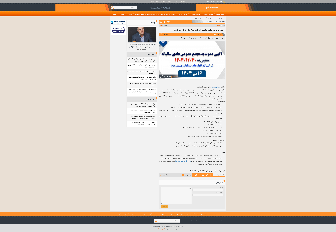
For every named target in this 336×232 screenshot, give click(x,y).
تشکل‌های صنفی (195, 14)
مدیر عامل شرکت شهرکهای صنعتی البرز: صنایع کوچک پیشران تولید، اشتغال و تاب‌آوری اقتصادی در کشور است (142, 91)
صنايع (185, 14)
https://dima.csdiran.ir (183, 161)
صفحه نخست (220, 14)
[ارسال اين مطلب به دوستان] (160, 22)
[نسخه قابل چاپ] (168, 22)
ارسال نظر (164, 206)
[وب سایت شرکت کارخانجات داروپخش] (118, 22)
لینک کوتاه (165, 175)
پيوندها (163, 1)
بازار (179, 14)
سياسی (173, 14)
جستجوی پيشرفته (155, 1)
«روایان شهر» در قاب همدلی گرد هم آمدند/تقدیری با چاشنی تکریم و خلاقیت (143, 123)
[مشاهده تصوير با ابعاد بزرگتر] (222, 44)
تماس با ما (175, 1)
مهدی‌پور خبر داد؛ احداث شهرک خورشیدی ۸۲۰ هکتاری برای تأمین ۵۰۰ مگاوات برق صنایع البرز (141, 60)
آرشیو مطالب (182, 1)
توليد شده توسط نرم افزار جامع (168, 229)
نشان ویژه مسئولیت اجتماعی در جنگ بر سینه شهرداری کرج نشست (207, 18)
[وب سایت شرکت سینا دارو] (118, 30)
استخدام (130, 14)
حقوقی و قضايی (139, 14)
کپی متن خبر (188, 175)
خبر (224, 25)
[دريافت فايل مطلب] (164, 22)
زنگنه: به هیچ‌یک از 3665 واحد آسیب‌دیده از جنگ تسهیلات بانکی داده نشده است (142, 78)
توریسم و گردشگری (152, 14)
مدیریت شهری (164, 14)
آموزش (114, 14)
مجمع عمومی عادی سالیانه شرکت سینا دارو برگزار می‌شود (199, 30)
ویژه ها (152, 22)
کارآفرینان (122, 14)
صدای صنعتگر (216, 87)
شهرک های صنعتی (208, 14)
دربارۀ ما (169, 1)
